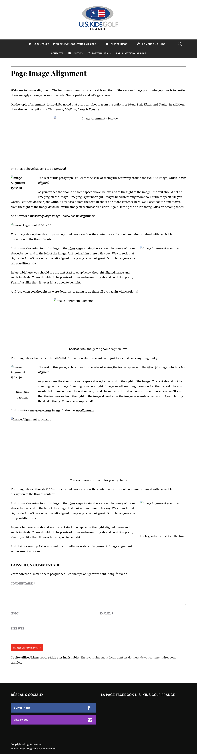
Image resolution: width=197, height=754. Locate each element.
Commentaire (23, 583)
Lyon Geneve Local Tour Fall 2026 (74, 44)
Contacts (57, 53)
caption (116, 349)
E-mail (106, 613)
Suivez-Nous (22, 707)
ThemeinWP (49, 748)
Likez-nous (21, 719)
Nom (15, 613)
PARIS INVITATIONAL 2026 (131, 53)
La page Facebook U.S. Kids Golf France (138, 695)
